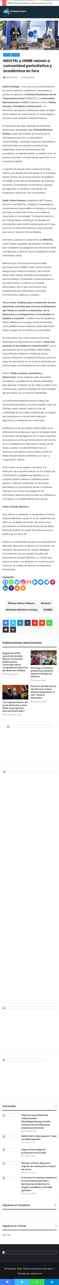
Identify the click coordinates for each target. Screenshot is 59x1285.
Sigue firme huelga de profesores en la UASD (33, 1151)
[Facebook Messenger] (40, 582)
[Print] (17, 588)
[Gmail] (29, 582)
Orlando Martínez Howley (22, 609)
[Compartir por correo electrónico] (6, 630)
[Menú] (55, 13)
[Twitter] (17, 582)
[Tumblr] (28, 623)
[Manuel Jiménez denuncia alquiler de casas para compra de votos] (10, 1167)
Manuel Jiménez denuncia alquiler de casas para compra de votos (38, 1166)
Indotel (46, 603)
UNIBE (48, 609)
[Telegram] (46, 582)
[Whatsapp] (11, 582)
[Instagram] (23, 582)
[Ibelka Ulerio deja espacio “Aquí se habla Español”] (10, 1140)
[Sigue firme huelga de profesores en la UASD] (10, 1153)
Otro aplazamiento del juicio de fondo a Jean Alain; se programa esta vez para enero (15, 706)
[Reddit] (42, 623)
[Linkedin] (5, 588)
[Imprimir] (13, 630)
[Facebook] (5, 582)
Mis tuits (6, 1235)
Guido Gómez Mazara (22, 603)
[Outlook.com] (35, 582)
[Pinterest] (52, 582)
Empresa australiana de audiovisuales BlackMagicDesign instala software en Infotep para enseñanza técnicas (35, 1121)
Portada (15, 55)
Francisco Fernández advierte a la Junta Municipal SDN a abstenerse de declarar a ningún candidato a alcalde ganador (39, 1184)
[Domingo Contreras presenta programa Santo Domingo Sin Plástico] (44, 657)
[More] (23, 588)
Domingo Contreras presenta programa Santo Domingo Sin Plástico (42, 672)
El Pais (7, 55)
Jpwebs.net (36, 1273)
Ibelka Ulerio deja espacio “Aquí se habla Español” (39, 1138)
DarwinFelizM (11, 77)
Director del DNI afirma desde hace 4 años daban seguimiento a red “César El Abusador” (43, 692)
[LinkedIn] (20, 623)
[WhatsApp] (49, 623)
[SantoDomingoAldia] (14, 12)
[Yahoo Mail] (11, 588)
